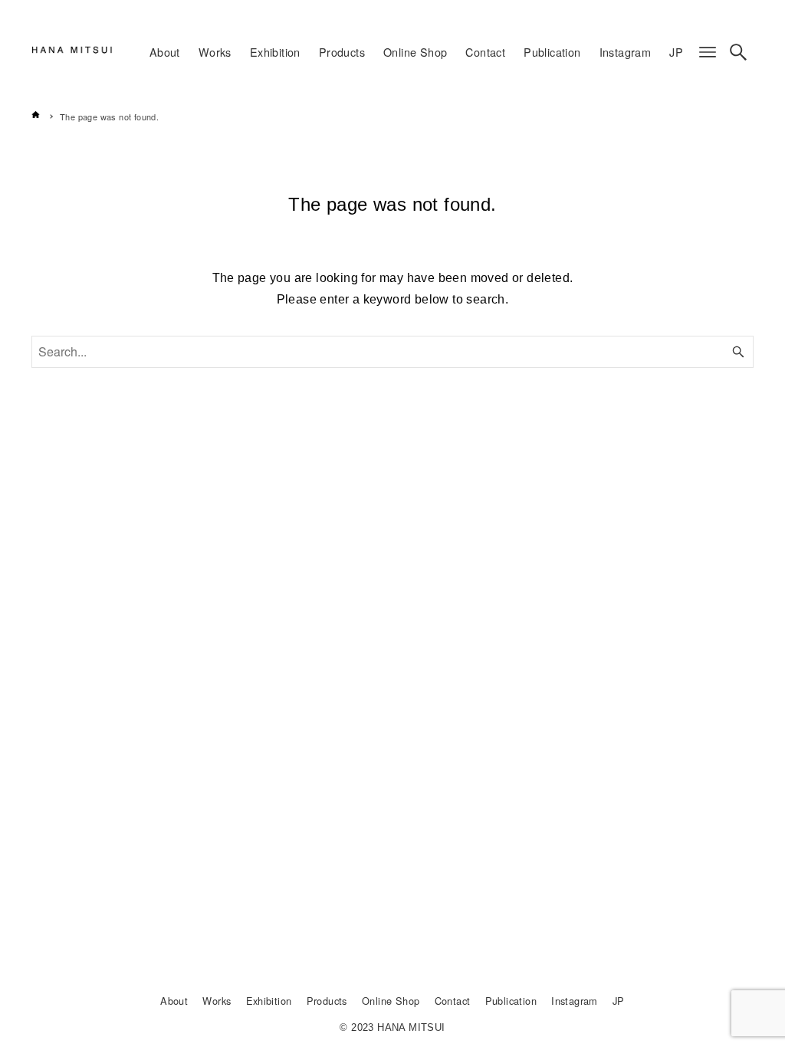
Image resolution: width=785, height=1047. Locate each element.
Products (327, 1000)
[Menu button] (707, 52)
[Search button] (738, 52)
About (174, 1000)
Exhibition (269, 1000)
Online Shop (390, 1000)
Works (216, 1000)
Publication (511, 1000)
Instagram (574, 1000)
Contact (453, 1000)
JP (619, 1000)
